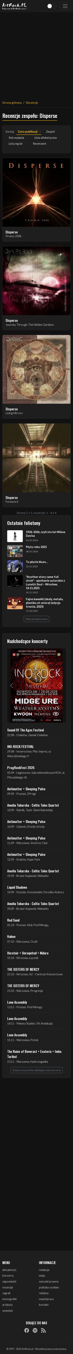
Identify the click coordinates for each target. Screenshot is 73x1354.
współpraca (46, 1299)
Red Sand (13, 920)
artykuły (7, 1304)
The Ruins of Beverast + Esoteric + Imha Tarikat (34, 1054)
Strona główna (12, 102)
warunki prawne (49, 1281)
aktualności (9, 1270)
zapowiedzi (9, 1281)
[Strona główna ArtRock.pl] (14, 6)
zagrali (6, 1293)
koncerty (8, 1275)
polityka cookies (49, 1287)
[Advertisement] (36, 54)
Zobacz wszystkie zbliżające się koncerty (36, 1070)
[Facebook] (26, 1330)
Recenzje (32, 102)
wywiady (7, 1310)
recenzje (7, 1287)
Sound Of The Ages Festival (25, 729)
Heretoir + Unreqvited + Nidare (27, 952)
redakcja (44, 1270)
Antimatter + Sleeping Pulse (26, 788)
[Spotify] (35, 1330)
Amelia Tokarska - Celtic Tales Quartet (33, 805)
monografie (9, 1299)
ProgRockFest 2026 (20, 767)
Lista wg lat (16, 143)
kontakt (44, 1304)
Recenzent (39, 143)
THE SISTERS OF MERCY (23, 969)
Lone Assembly (17, 1002)
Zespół (50, 131)
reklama (43, 1293)
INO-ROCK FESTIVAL (20, 746)
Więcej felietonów (36, 619)
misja (42, 1275)
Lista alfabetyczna (45, 137)
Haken (11, 936)
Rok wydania (16, 137)
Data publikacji (28, 131)
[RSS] (43, 1330)
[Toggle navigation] (65, 6)
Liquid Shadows (17, 887)
